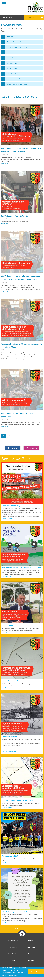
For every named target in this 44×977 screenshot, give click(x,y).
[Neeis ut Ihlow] (22, 603)
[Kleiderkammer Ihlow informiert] (22, 192)
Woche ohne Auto (13, 940)
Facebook (14, 448)
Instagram (33, 448)
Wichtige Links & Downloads (17, 84)
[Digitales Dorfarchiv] (22, 714)
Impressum (31, 960)
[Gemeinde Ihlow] (33, 7)
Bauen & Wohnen (13, 954)
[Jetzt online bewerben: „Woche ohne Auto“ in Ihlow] (22, 545)
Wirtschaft (31, 954)
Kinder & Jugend (31, 947)
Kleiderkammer (12, 63)
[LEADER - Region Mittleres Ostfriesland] (22, 889)
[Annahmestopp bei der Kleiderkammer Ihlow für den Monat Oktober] (22, 320)
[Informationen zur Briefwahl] (22, 658)
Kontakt (13, 960)
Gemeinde (31, 940)
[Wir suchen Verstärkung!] (22, 483)
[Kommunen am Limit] (22, 833)
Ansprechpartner (13, 68)
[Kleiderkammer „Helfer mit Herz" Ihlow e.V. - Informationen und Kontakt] (22, 124)
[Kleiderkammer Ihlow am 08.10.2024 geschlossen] (22, 389)
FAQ (8, 52)
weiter (33, 436)
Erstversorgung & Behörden (17, 47)
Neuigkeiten (11, 36)
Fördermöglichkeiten (14, 79)
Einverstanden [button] (36, 972)
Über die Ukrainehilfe (14, 42)
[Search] (41, 17)
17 (25, 436)
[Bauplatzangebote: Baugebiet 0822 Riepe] (22, 778)
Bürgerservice (13, 947)
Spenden (10, 58)
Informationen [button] (12, 975)
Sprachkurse (11, 73)
